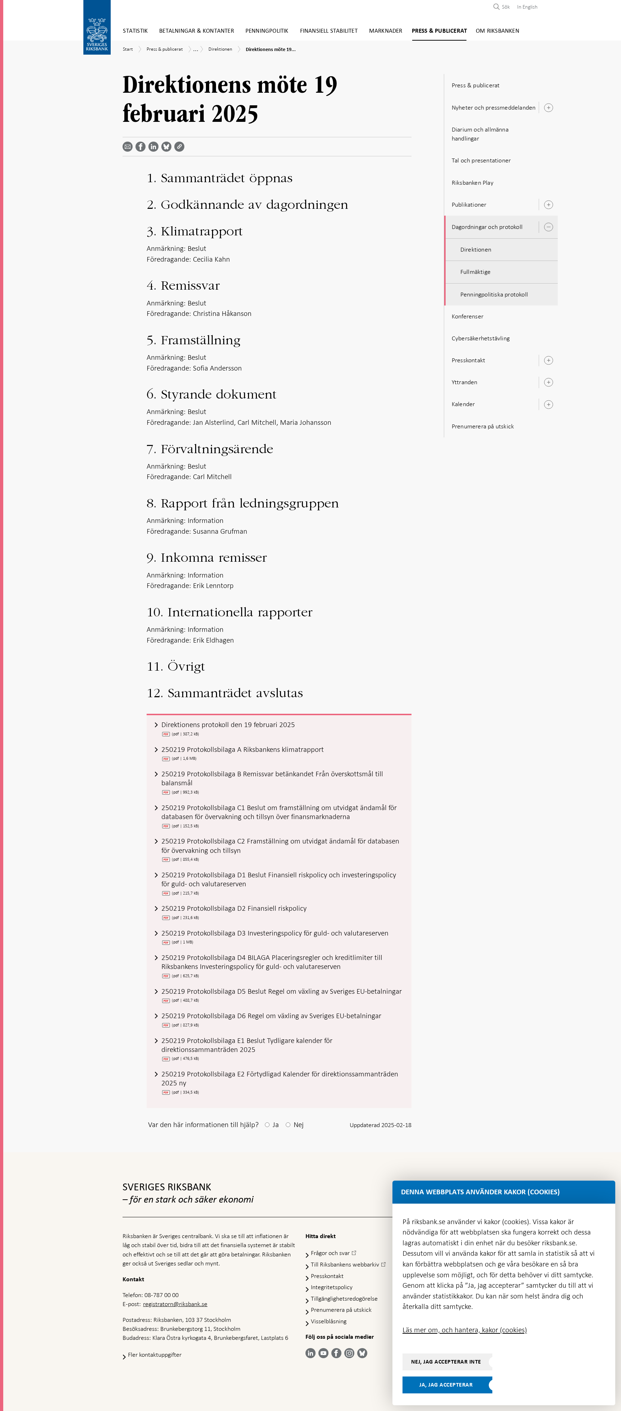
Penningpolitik (267, 31)
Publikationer (469, 204)
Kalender (463, 404)
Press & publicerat (439, 31)
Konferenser (467, 316)
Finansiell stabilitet (329, 31)
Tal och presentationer (481, 160)
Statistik (135, 31)
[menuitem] (526, 6)
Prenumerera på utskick (483, 426)
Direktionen (475, 249)
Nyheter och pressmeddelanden (494, 107)
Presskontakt (468, 360)
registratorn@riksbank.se (175, 1304)
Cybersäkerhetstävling (481, 338)
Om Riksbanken (497, 31)
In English (527, 7)
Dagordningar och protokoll (487, 227)
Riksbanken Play (472, 183)
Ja (276, 1124)
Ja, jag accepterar (446, 1385)
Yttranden (465, 382)
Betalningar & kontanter (196, 31)
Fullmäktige (475, 272)
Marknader (385, 31)
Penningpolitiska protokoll (494, 294)
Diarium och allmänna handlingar (480, 133)
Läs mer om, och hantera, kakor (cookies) (464, 1329)
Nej (299, 1124)
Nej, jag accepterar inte (446, 1362)
